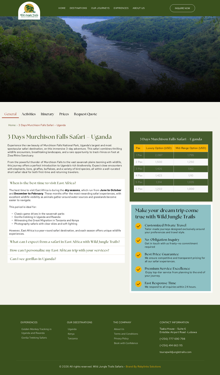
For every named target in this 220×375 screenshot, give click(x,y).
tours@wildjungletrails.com (176, 352)
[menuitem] (62, 8)
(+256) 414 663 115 (171, 345)
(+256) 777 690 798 (172, 338)
